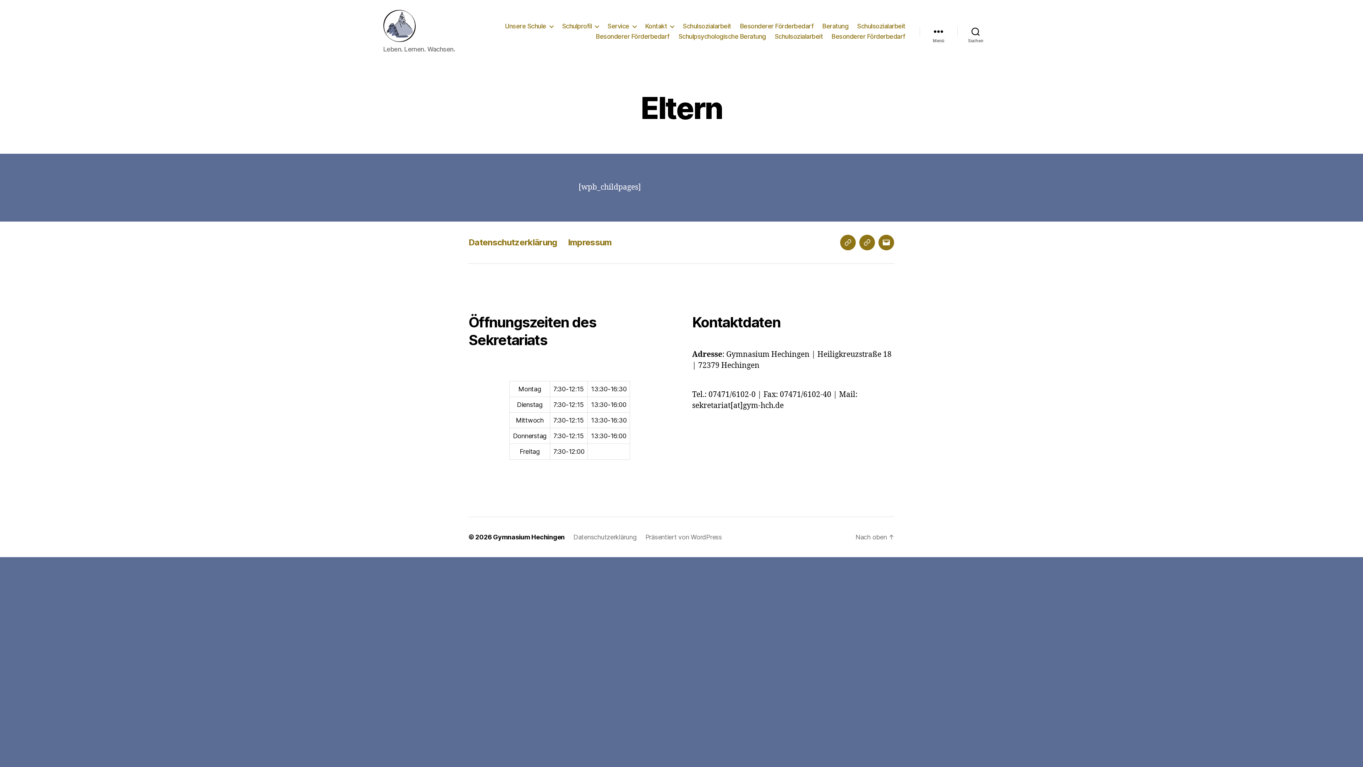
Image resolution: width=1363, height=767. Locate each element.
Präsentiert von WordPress (683, 537)
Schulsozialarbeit (707, 26)
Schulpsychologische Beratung (722, 36)
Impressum (590, 242)
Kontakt (656, 26)
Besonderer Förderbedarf (777, 26)
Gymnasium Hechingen (529, 537)
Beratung (835, 26)
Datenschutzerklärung (513, 242)
